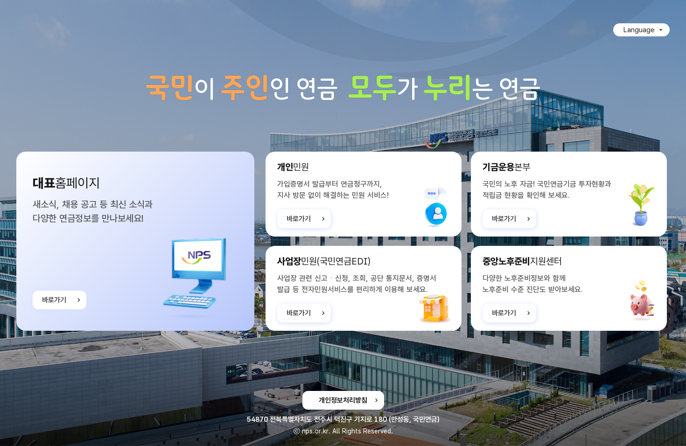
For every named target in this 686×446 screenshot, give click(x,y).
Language (639, 30)
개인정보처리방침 (343, 400)
